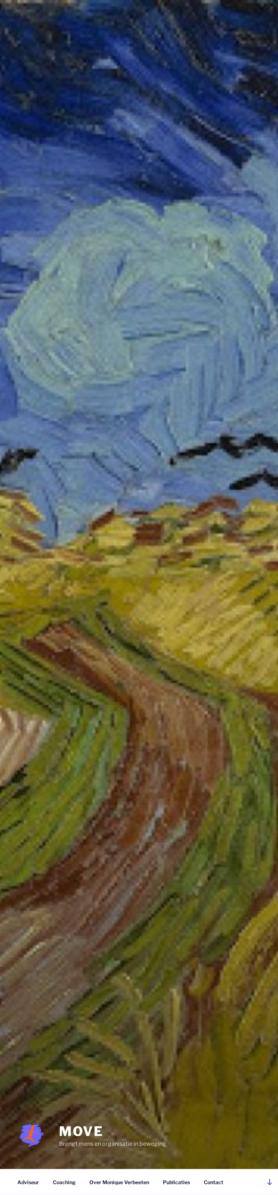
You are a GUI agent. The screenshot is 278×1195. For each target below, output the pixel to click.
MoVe (81, 1131)
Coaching (64, 1182)
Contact (213, 1182)
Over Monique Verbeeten (119, 1182)
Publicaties (176, 1182)
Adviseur (28, 1182)
